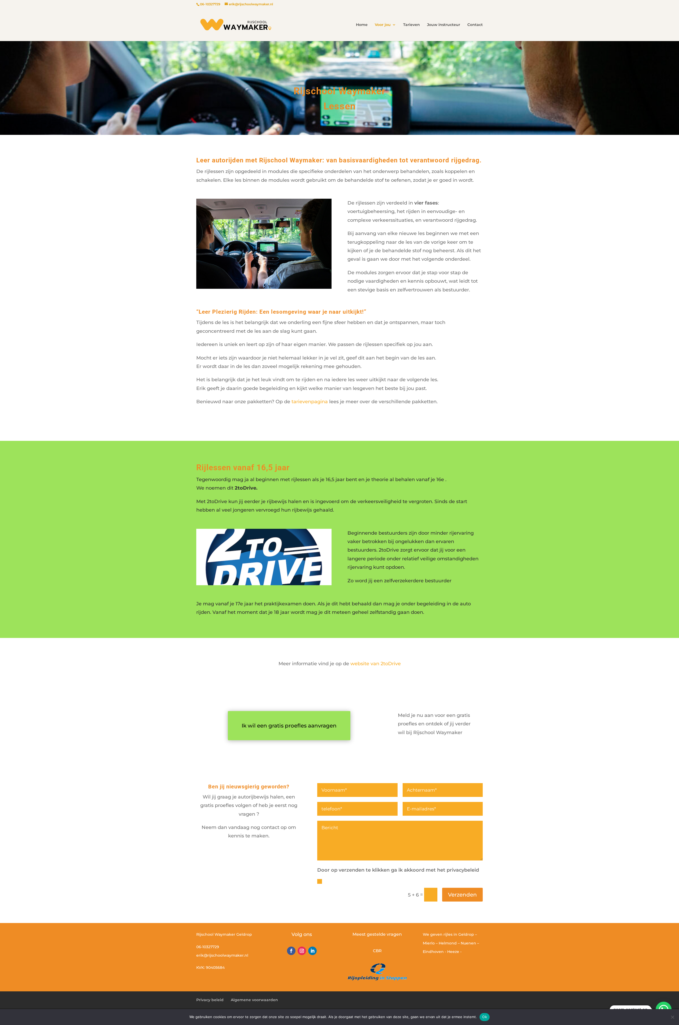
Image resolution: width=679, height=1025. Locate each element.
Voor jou (383, 25)
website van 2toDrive (375, 664)
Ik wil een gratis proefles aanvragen (289, 725)
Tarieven (411, 25)
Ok (484, 1017)
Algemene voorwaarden (254, 999)
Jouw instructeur (443, 25)
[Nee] (672, 1017)
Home (362, 25)
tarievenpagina (309, 402)
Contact (475, 25)
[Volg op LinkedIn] (312, 951)
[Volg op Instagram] (302, 951)
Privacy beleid (210, 999)
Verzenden (462, 894)
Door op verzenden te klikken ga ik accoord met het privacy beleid (401, 881)
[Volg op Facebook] (291, 951)
